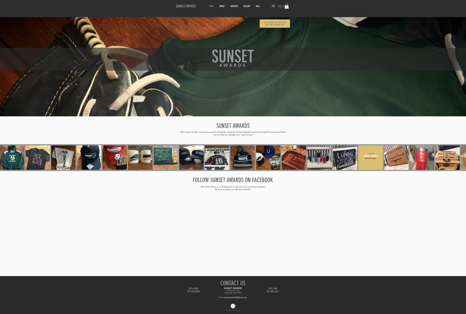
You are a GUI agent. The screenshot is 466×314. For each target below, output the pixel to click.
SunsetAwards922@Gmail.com (235, 297)
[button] (287, 6)
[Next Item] (461, 157)
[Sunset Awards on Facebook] (233, 306)
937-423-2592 (280, 22)
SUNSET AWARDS (186, 6)
